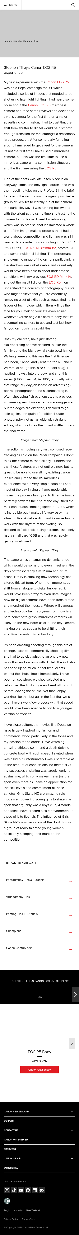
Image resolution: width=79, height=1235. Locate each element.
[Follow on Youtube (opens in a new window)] (21, 1190)
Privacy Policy (11, 1219)
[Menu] (73, 4)
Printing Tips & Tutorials (22, 914)
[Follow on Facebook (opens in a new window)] (28, 1190)
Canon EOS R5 (57, 82)
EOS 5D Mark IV (59, 277)
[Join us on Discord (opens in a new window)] (42, 1190)
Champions (13, 931)
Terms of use (28, 1219)
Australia (17, 1210)
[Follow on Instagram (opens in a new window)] (7, 1190)
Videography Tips (18, 897)
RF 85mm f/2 (46, 248)
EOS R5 (51, 168)
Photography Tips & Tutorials (25, 880)
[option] (39, 995)
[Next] (75, 994)
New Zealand (33, 1210)
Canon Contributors (19, 948)
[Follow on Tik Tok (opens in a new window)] (14, 1190)
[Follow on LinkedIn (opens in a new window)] (35, 1190)
